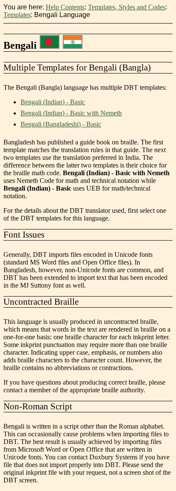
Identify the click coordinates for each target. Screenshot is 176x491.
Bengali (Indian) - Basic (53, 102)
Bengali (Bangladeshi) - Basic (61, 124)
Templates (17, 14)
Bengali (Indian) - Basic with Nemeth (71, 113)
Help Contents (65, 7)
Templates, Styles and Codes (126, 7)
